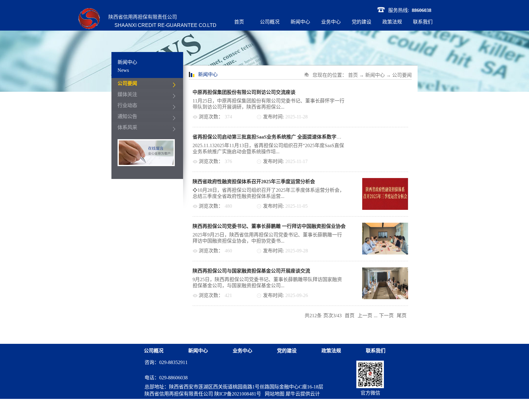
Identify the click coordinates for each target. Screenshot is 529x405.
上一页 (365, 315)
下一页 (386, 315)
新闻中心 (375, 75)
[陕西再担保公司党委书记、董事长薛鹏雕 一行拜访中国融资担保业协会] (385, 226)
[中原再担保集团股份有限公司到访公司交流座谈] (385, 92)
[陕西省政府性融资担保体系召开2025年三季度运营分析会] (385, 181)
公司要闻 (402, 75)
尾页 (402, 315)
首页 (239, 21)
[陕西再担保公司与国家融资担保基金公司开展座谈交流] (385, 270)
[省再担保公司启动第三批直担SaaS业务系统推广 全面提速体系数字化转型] (385, 136)
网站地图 (273, 393)
